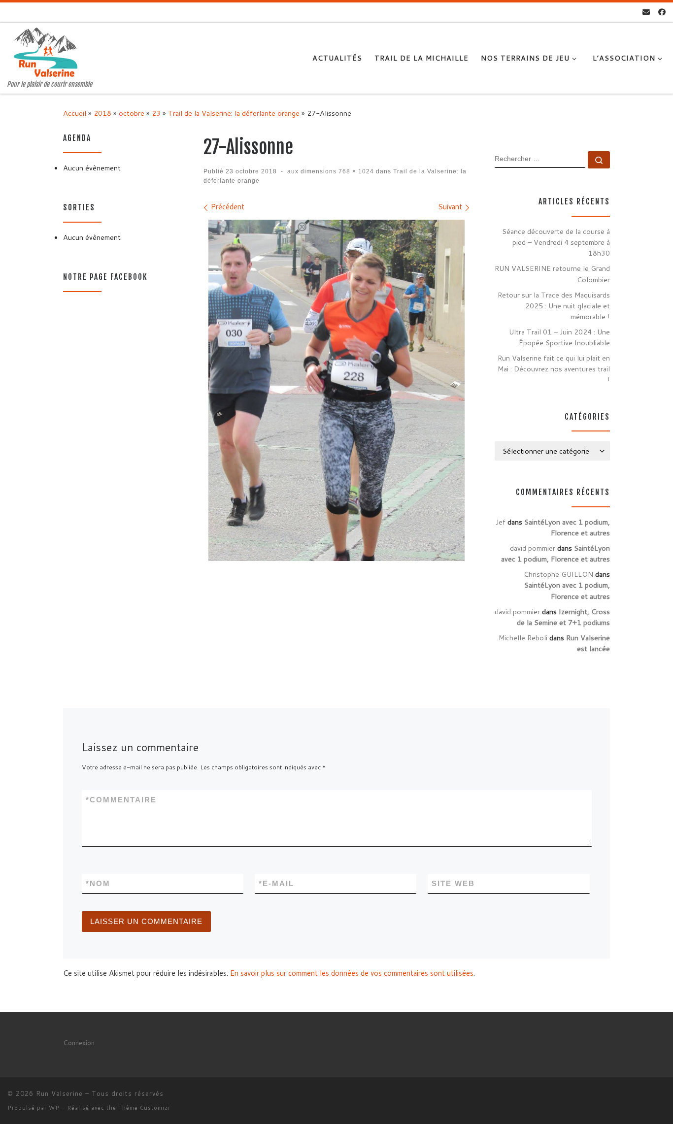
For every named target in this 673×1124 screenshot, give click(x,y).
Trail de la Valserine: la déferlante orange (234, 113)
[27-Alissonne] (336, 390)
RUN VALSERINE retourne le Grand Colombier (552, 273)
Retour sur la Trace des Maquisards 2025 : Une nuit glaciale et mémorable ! (554, 306)
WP (54, 1108)
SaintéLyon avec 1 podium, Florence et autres (567, 527)
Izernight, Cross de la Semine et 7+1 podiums (563, 617)
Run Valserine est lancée (588, 643)
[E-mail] (646, 12)
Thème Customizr (144, 1108)
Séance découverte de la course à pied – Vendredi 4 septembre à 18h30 (556, 242)
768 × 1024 (355, 171)
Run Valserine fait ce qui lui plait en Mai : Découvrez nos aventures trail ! (554, 369)
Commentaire (121, 799)
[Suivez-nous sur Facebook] (662, 12)
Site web (453, 883)
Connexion (79, 1042)
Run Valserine (59, 1093)
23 (156, 113)
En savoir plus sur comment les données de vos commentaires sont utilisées (351, 973)
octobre (131, 113)
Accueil (74, 113)
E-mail (276, 883)
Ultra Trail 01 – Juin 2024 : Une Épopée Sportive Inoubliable (559, 337)
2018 (102, 113)
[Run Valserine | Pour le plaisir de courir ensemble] (45, 51)
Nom (98, 883)
